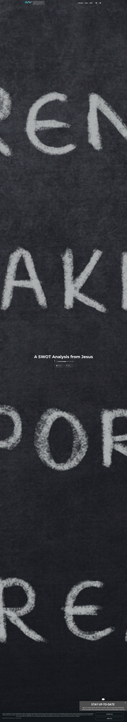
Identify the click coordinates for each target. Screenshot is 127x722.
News (86, 3)
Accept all (109, 714)
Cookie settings (18, 717)
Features (80, 3)
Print (91, 3)
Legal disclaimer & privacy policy (8, 717)
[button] (59, 365)
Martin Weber (62, 361)
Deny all (109, 718)
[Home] (35, 3)
